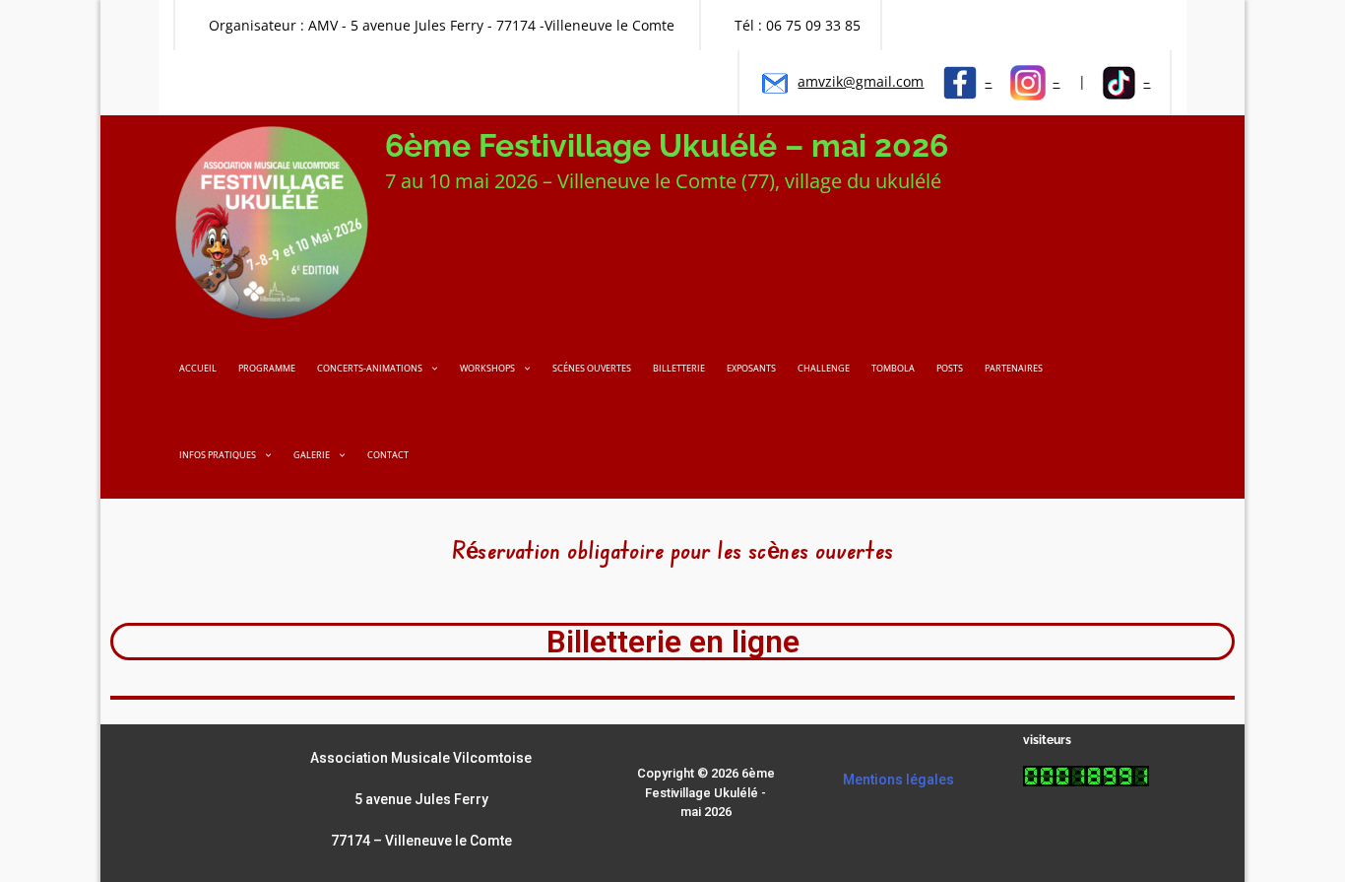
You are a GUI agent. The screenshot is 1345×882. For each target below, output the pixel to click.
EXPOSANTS (751, 368)
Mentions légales (898, 779)
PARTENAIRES (1014, 368)
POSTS (949, 368)
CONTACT (388, 454)
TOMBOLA (893, 368)
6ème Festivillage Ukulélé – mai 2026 (666, 145)
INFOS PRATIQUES (217, 454)
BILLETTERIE (679, 368)
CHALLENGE (824, 368)
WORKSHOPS (487, 368)
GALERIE (311, 454)
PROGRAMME (266, 368)
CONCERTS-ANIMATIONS (369, 368)
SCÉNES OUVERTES (591, 368)
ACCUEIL (198, 368)
